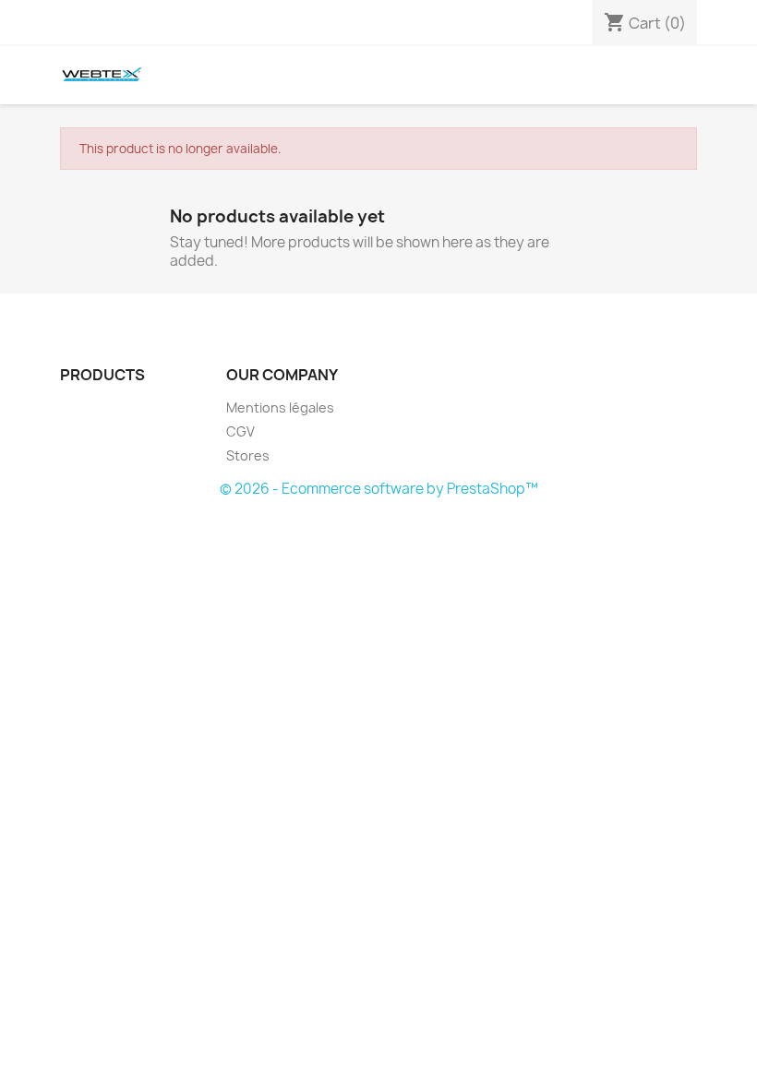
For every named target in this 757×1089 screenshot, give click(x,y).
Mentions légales (280, 407)
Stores (248, 455)
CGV (240, 431)
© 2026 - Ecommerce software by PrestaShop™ (379, 488)
